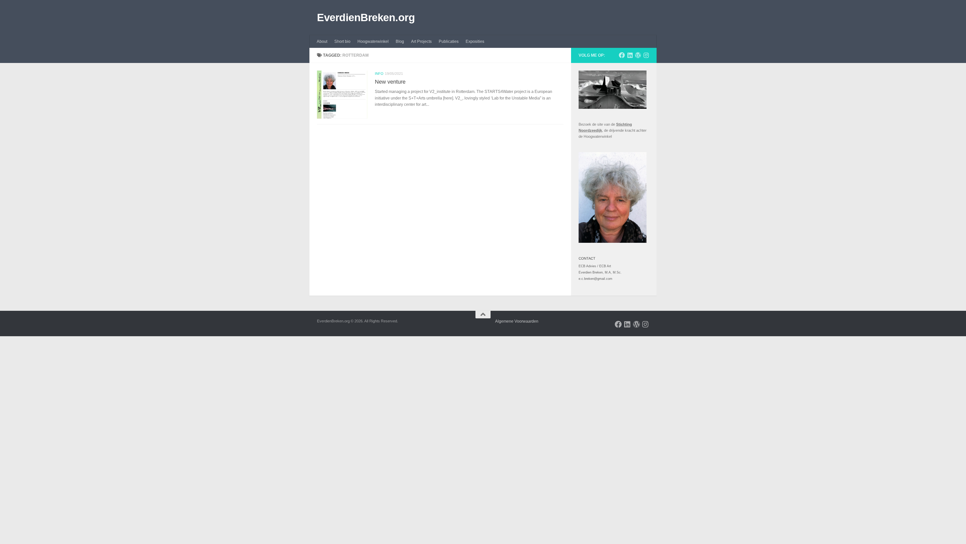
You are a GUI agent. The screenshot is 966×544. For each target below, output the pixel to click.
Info (379, 74)
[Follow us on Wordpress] (638, 55)
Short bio (342, 41)
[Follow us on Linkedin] (630, 55)
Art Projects (421, 41)
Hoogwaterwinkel (373, 41)
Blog (400, 41)
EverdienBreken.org (366, 17)
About (322, 41)
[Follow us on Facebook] (622, 55)
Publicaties (449, 41)
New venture (390, 82)
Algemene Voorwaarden (516, 321)
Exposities (475, 41)
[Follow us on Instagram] (646, 55)
